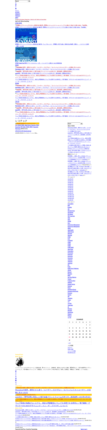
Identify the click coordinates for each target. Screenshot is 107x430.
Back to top (83, 429)
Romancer (70, 293)
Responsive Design (72, 289)
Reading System (71, 284)
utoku (81, 175)
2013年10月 (71, 198)
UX (68, 307)
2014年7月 (70, 182)
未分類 (69, 317)
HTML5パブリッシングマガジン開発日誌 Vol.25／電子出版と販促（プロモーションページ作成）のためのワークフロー (79, 150)
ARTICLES (17, 12)
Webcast (70, 314)
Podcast (69, 279)
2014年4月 (70, 187)
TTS (68, 302)
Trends (69, 300)
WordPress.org (71, 352)
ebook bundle (70, 230)
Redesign (70, 286)
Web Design (18, 129)
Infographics (70, 251)
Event (69, 239)
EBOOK (17, 65)
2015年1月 (70, 180)
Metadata (70, 274)
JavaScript (70, 260)
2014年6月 (70, 184)
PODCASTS (17, 16)
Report (69, 288)
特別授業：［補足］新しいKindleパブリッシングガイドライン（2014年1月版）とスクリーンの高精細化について (79, 157)
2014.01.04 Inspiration (23, 131)
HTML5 (69, 242)
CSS (16, 125)
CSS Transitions (71, 216)
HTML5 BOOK (18, 23)
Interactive (70, 256)
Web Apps (70, 309)
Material (69, 272)
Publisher (70, 282)
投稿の (70, 349)
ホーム (17, 10)
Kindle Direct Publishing (73, 268)
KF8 (21, 127)
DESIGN (17, 83)
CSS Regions (70, 212)
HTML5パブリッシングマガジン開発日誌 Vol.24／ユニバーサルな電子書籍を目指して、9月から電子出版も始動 (44, 424)
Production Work (71, 281)
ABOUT (16, 18)
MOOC (31, 127)
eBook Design (28, 125)
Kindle (24, 127)
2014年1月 (70, 193)
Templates (70, 298)
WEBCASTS (17, 14)
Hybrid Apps (70, 249)
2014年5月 (70, 186)
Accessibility (70, 204)
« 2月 (69, 343)
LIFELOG (17, 102)
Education (33, 125)
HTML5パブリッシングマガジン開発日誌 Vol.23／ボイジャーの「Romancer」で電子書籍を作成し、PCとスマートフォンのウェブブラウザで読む (53, 425)
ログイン (70, 347)
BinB (69, 205)
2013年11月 (71, 196)
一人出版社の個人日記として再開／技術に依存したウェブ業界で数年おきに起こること (38, 417)
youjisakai (84, 159)
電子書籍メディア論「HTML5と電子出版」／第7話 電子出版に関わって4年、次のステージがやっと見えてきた (80, 168)
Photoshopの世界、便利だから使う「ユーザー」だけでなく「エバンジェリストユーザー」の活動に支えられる (47, 69)
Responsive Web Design (73, 291)
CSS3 (69, 218)
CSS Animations (71, 211)
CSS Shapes (70, 214)
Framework (70, 240)
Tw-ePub (69, 303)
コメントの (72, 350)
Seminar (69, 295)
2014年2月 (70, 191)
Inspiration (17, 127)
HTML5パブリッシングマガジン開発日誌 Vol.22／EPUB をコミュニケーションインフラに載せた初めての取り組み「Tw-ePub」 (51, 27)
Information (70, 253)
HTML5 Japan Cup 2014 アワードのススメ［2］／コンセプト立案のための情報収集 (38, 63)
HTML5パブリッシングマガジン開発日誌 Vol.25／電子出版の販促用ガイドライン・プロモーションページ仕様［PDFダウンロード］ (50, 420)
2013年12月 (71, 194)
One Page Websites (72, 277)
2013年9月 (70, 200)
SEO (68, 296)
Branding (70, 207)
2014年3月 (70, 189)
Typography (35, 127)
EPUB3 (37, 125)
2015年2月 (70, 179)
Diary (69, 223)
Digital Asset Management (74, 225)
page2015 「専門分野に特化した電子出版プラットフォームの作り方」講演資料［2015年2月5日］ (43, 73)
